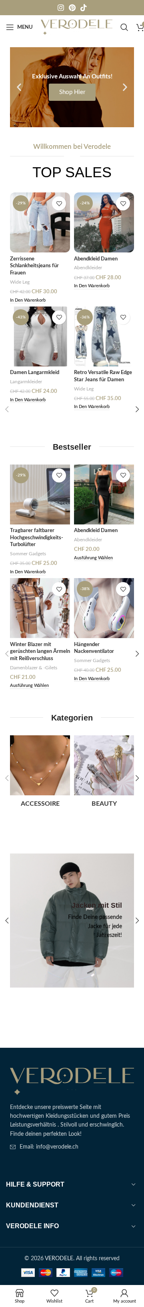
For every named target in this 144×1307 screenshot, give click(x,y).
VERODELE (59, 1258)
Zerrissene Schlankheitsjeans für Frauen (34, 265)
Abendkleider (88, 267)
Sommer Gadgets (28, 553)
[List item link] (72, 1147)
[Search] (124, 27)
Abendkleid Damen (96, 258)
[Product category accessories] (40, 773)
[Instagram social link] (60, 8)
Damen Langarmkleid (34, 372)
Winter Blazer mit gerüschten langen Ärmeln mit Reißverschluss (40, 651)
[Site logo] (76, 27)
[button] (19, 87)
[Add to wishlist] (59, 203)
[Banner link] (72, 920)
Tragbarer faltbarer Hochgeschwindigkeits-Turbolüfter (36, 537)
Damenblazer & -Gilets (33, 667)
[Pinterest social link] (72, 8)
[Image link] (72, 1081)
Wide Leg (20, 282)
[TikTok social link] (83, 8)
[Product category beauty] (104, 773)
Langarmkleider (26, 381)
